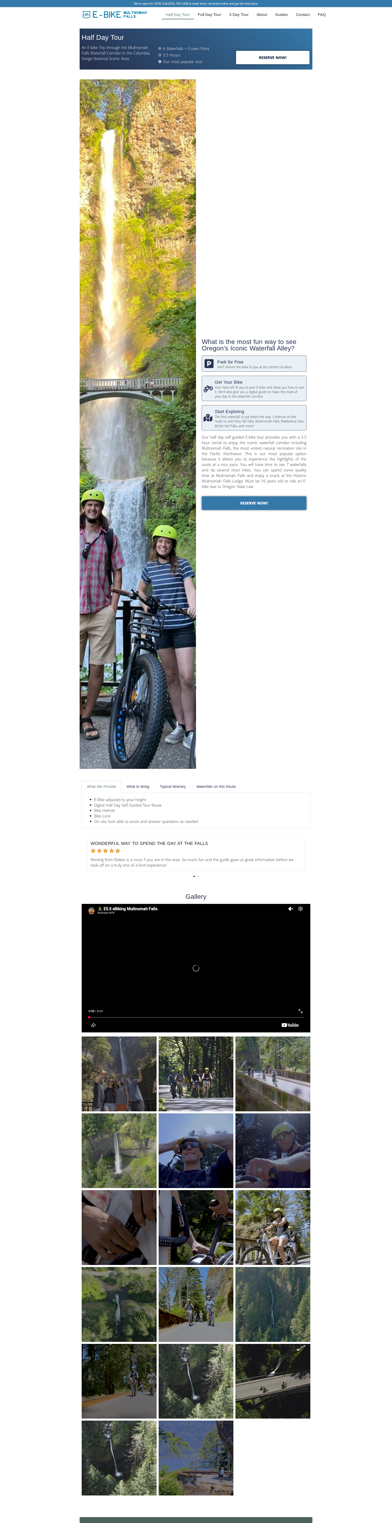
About (262, 14)
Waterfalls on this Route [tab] (216, 787)
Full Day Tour (209, 14)
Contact (303, 14)
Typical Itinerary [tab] (173, 787)
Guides (281, 14)
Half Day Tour (178, 14)
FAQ (322, 14)
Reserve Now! (272, 57)
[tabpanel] (196, 811)
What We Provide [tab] (101, 787)
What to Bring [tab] (138, 787)
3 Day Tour (238, 14)
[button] (86, 854)
